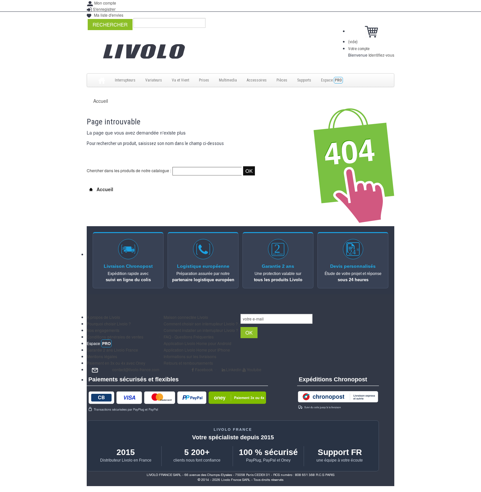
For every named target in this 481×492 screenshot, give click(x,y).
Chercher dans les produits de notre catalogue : (129, 170)
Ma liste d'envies (108, 15)
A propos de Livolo (103, 317)
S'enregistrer (104, 9)
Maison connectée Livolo (186, 317)
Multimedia (228, 80)
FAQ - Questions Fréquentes (189, 336)
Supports (304, 80)
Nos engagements (103, 330)
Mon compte (105, 3)
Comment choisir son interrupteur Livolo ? (201, 323)
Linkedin (233, 369)
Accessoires (257, 80)
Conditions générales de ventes (115, 336)
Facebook (203, 369)
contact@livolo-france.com (135, 369)
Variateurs (153, 80)
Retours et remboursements (188, 363)
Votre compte (358, 48)
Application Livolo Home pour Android (197, 343)
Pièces (281, 80)
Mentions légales (102, 356)
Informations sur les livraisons (190, 356)
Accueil (100, 101)
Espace (331, 80)
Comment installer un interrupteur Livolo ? (201, 330)
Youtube (253, 369)
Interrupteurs (125, 80)
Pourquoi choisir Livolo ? (109, 323)
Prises (204, 80)
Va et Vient (180, 80)
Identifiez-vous (381, 55)
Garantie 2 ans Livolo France (112, 350)
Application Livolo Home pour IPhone (197, 350)
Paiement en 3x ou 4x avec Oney (116, 363)
